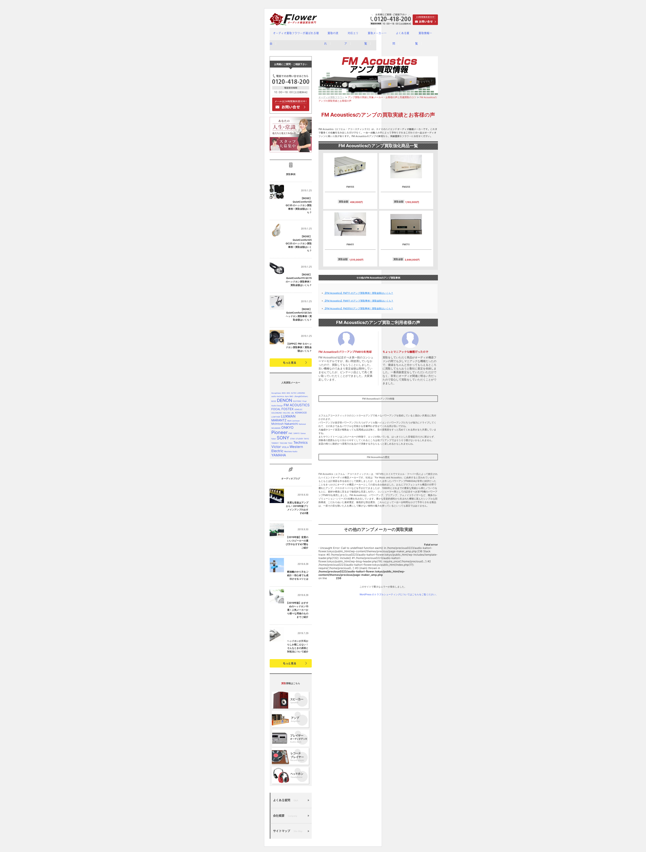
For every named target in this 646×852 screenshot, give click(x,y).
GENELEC (298, 409)
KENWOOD (301, 412)
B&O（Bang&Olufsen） (299, 396)
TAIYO (306, 439)
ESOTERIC (297, 401)
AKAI (284, 393)
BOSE (273, 401)
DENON (284, 400)
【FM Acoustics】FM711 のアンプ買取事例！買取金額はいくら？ (358, 293)
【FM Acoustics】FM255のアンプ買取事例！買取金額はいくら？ (358, 308)
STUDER (299, 439)
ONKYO (287, 427)
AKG (288, 393)
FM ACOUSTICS (297, 405)
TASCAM (283, 443)
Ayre (287, 396)
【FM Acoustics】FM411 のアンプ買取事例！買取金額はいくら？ (358, 300)
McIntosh (277, 423)
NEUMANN (275, 428)
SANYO (296, 433)
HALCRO (286, 413)
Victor (276, 447)
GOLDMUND (276, 413)
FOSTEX (287, 409)
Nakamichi (291, 423)
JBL (292, 413)
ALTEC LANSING (298, 393)
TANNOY (275, 443)
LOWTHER (275, 417)
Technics (300, 442)
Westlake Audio (290, 451)
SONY (283, 437)
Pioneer (279, 432)
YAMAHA (278, 455)
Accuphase (276, 393)
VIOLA (285, 447)
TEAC (290, 443)
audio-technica (277, 396)
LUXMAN (288, 416)
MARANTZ (278, 420)
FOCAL (276, 409)
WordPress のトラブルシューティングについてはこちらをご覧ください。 (399, 594)
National (302, 424)
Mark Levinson (293, 421)
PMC (291, 433)
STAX (292, 439)
